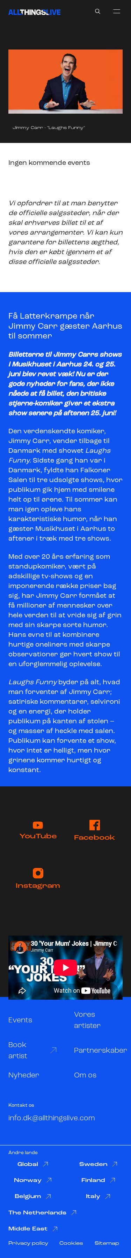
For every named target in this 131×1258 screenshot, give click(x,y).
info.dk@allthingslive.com (51, 1118)
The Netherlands (37, 1213)
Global (27, 1164)
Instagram (38, 886)
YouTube (38, 836)
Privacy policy (28, 1243)
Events (20, 1020)
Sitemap (107, 1243)
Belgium (28, 1196)
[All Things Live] (34, 12)
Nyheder (23, 1075)
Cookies (71, 1243)
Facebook (94, 837)
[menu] (116, 11)
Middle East (28, 1229)
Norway (28, 1180)
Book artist (17, 1051)
